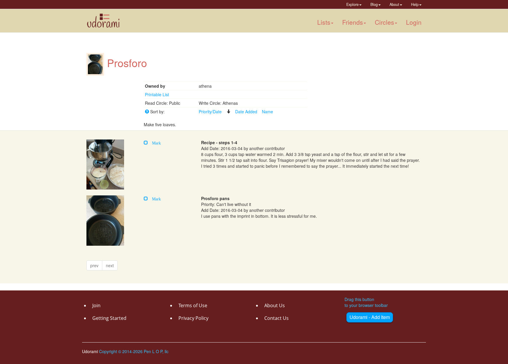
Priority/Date (210, 111)
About (394, 4)
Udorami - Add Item (370, 317)
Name (267, 111)
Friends (352, 22)
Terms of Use (192, 305)
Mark (154, 142)
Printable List (157, 94)
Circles (384, 22)
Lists (323, 22)
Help (415, 4)
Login (414, 22)
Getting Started (109, 318)
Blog (374, 4)
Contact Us (276, 318)
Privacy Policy (193, 318)
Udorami (90, 351)
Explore (352, 4)
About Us (274, 305)
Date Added (246, 111)
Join (96, 305)
